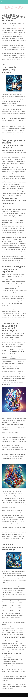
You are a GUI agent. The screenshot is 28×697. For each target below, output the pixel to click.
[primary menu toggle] (2, 2)
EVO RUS (14, 7)
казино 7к (19, 28)
